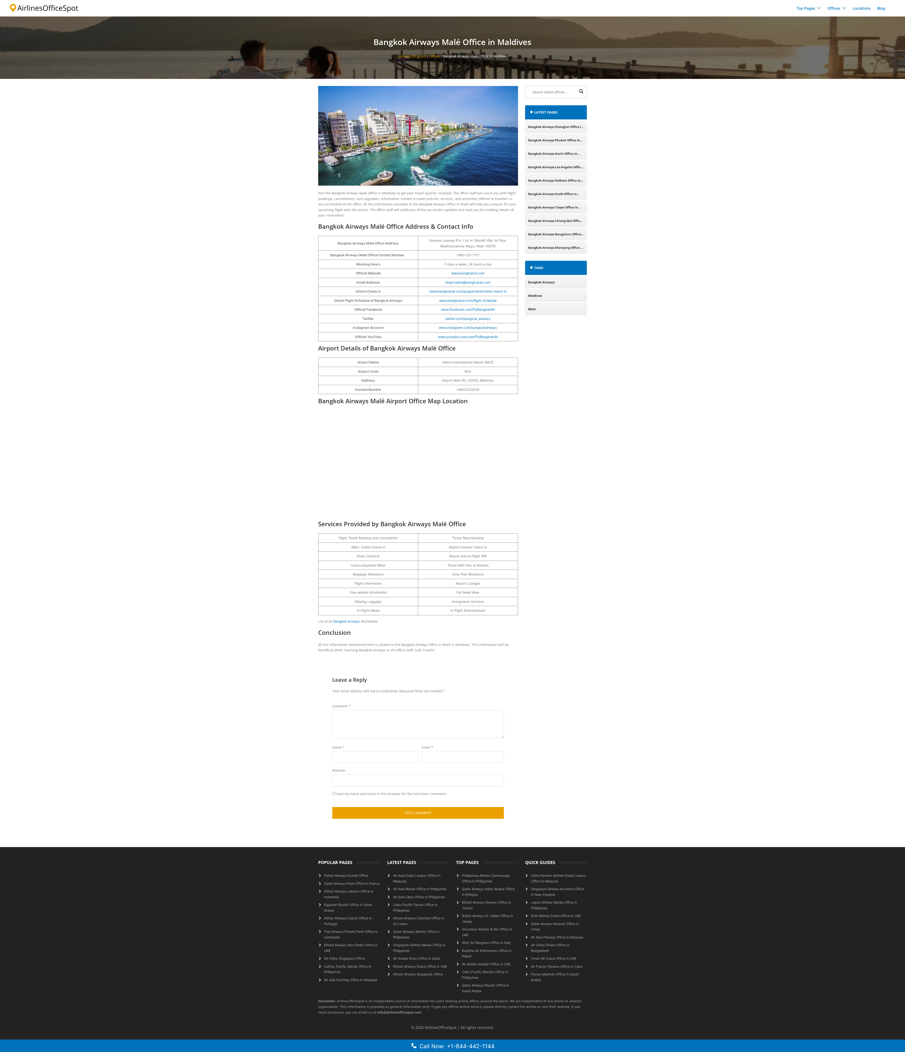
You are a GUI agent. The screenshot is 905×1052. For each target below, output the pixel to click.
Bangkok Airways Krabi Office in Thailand (552, 196)
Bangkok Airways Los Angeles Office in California (555, 169)
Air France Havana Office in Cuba (556, 966)
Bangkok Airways (346, 621)
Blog (881, 8)
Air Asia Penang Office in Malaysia (557, 937)
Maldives (535, 296)
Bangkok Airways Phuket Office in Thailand (554, 142)
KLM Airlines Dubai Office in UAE (556, 916)
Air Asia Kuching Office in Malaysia (350, 980)
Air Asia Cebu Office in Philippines (419, 897)
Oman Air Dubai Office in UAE (553, 958)
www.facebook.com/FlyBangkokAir (468, 309)
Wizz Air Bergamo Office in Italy (486, 943)
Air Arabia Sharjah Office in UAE (486, 964)
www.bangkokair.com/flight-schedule (468, 300)
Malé (532, 309)
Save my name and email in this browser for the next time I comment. (391, 793)
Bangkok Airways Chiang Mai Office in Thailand (555, 223)
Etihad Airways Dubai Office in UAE (420, 966)
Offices (833, 8)
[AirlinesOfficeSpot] (44, 8)
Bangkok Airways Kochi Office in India (552, 155)
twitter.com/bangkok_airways (467, 319)
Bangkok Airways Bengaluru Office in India (554, 236)
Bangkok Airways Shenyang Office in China (556, 249)
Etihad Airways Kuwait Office (346, 875)
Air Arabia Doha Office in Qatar (416, 958)
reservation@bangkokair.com (467, 282)
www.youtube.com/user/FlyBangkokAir (468, 337)
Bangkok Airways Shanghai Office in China (555, 129)
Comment (341, 706)
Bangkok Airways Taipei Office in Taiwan (553, 209)
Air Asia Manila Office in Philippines (420, 889)
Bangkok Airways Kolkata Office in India (554, 182)
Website (338, 770)
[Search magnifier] (581, 92)
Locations (862, 8)
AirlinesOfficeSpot (412, 56)
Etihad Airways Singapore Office (418, 974)
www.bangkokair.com (468, 273)
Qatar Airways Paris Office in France (352, 883)
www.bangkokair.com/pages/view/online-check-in (467, 291)
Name (338, 747)
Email (427, 747)
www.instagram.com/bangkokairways (468, 328)
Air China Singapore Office (344, 958)
